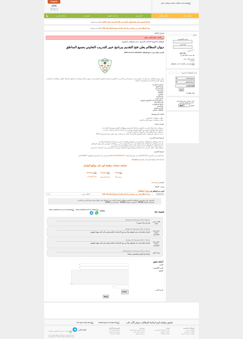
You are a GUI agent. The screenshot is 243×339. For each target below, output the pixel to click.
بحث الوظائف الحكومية (130, 42)
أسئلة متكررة (61, 16)
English (54, 1)
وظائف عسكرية (189, 332)
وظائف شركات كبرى (188, 333)
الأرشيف (142, 42)
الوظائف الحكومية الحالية (155, 42)
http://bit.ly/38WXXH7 (117, 156)
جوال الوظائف (165, 333)
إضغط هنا (154, 182)
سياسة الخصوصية (114, 332)
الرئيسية (139, 16)
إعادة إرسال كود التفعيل (137, 330)
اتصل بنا (87, 16)
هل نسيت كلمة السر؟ (187, 55)
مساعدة (192, 60)
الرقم (192, 105)
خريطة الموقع (140, 333)
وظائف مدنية (190, 330)
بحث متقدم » (190, 93)
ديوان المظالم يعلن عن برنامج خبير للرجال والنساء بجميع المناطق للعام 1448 (126, 28)
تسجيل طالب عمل (189, 59)
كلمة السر (183, 44)
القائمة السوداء (115, 333)
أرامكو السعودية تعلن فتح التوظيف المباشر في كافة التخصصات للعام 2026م (126, 22)
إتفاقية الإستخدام (114, 330)
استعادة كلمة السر (139, 332)
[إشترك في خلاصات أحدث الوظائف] (183, 64)
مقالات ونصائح (165, 332)
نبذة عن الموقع (113, 16)
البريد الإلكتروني (183, 39)
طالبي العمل (163, 16)
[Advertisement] (105, 6)
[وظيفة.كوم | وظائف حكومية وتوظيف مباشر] (176, 3)
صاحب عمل (187, 16)
